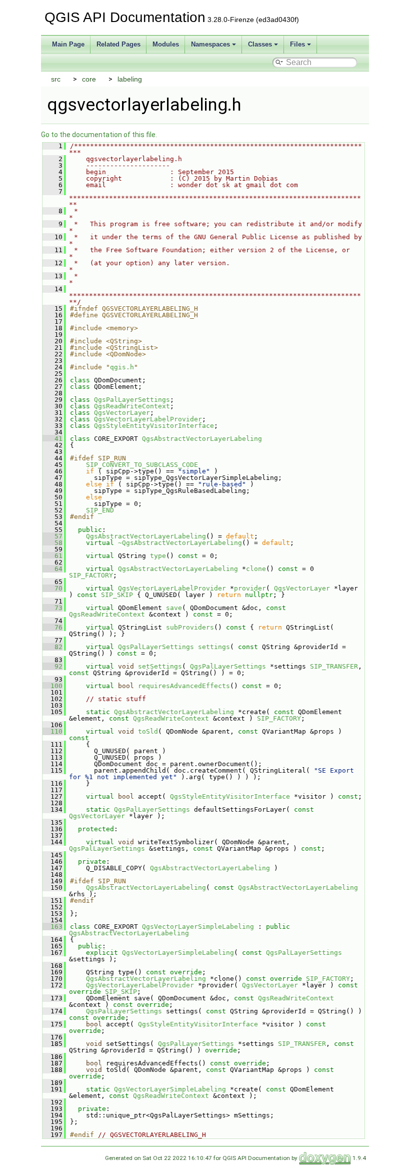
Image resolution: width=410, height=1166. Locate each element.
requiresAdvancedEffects (184, 686)
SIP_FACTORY (91, 575)
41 (52, 438)
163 (52, 926)
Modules (165, 44)
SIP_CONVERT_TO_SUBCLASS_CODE (142, 464)
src (55, 79)
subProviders (190, 627)
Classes (260, 44)
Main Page (68, 44)
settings (214, 647)
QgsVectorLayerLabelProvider (148, 419)
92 (52, 666)
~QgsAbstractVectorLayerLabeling (180, 542)
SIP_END (100, 510)
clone (256, 568)
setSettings (160, 666)
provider (250, 588)
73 (52, 608)
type (158, 555)
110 (52, 731)
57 (52, 536)
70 (52, 588)
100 (52, 686)
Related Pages (118, 44)
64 (52, 568)
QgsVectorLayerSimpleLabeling (198, 926)
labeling (130, 79)
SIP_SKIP (117, 595)
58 (52, 542)
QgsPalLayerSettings (132, 399)
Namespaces (210, 44)
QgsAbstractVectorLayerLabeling (202, 438)
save (174, 608)
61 (52, 555)
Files (297, 44)
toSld (148, 731)
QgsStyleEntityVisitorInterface (154, 425)
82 (52, 647)
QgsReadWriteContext (132, 406)
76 (52, 627)
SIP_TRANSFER (334, 666)
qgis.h (122, 367)
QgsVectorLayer (122, 412)
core (89, 79)
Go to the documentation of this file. (99, 135)
